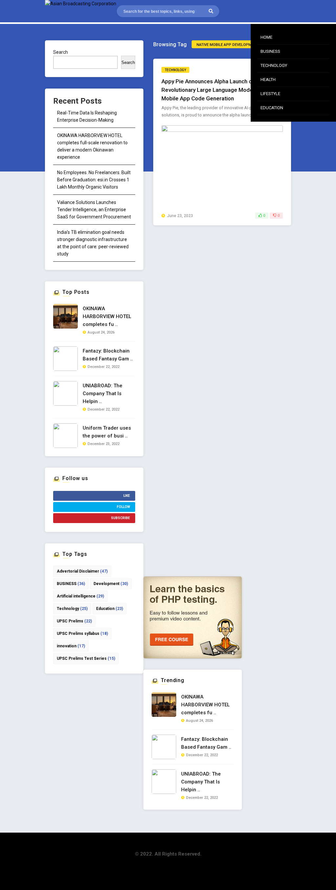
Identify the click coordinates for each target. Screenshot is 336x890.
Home (266, 37)
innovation (71, 646)
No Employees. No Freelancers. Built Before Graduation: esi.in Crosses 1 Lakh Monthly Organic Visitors (94, 180)
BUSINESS (71, 583)
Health (268, 79)
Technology (274, 65)
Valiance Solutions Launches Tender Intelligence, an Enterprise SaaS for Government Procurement (94, 209)
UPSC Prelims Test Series (86, 658)
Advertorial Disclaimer (82, 571)
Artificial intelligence (80, 596)
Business (270, 51)
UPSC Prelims (74, 621)
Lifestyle (270, 93)
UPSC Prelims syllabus (82, 633)
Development (111, 583)
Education (272, 107)
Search (60, 52)
